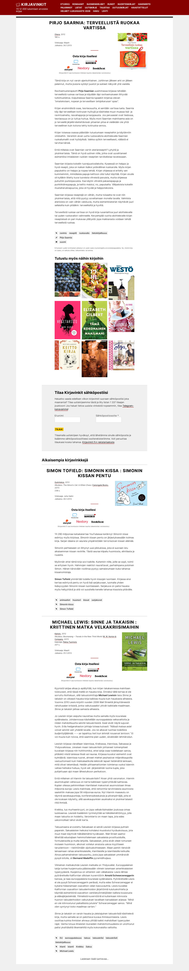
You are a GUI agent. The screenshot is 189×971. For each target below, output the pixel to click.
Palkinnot (66, 7)
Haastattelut (139, 7)
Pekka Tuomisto (70, 642)
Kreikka (79, 946)
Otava (57, 34)
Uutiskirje (91, 7)
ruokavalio (84, 233)
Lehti (105, 11)
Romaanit (78, 4)
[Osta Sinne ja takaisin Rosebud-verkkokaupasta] (94, 671)
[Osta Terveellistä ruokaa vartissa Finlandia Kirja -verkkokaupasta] (77, 64)
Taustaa (105, 7)
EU (61, 938)
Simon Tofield (66, 609)
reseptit (73, 233)
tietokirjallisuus (99, 233)
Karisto (58, 634)
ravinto (63, 233)
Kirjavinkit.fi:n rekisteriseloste (98, 442)
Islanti (71, 946)
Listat (78, 7)
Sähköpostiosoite (107, 415)
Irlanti (62, 946)
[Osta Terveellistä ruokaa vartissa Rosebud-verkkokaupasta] (92, 64)
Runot (111, 4)
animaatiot (65, 600)
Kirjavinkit (33, 4)
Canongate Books (100, 485)
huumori (77, 600)
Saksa (89, 946)
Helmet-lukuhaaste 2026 (75, 11)
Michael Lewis (67, 951)
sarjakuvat (97, 600)
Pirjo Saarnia (66, 237)
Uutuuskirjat (120, 7)
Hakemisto (144, 4)
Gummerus (59, 482)
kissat (86, 600)
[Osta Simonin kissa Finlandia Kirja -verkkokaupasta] (76, 517)
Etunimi (59, 415)
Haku (96, 11)
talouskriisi (98, 938)
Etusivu (65, 4)
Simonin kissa (66, 604)
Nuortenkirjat (126, 4)
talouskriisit (111, 938)
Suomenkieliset (96, 4)
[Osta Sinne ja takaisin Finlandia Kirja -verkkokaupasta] (79, 671)
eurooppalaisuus (73, 938)
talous (87, 938)
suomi (63, 242)
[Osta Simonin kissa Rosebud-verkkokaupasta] (91, 517)
